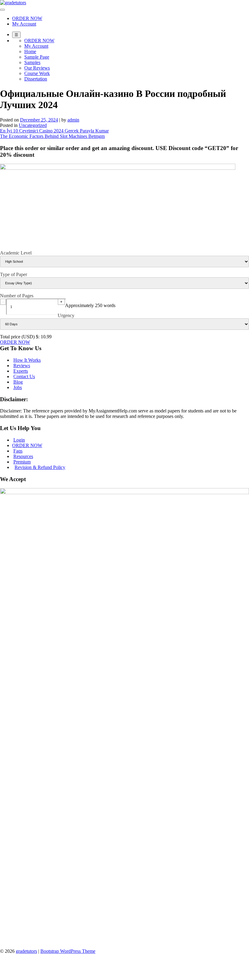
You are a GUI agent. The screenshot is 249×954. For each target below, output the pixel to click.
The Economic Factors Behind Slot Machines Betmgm (52, 136)
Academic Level (16, 252)
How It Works (27, 360)
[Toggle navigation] (2, 10)
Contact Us (24, 376)
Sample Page (36, 57)
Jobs (17, 387)
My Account (24, 23)
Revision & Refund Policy (40, 467)
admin (73, 119)
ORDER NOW (27, 18)
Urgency (66, 315)
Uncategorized (33, 125)
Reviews (21, 365)
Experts (20, 371)
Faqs (17, 450)
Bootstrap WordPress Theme (67, 951)
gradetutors (26, 951)
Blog (18, 382)
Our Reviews (37, 67)
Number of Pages (16, 295)
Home (30, 51)
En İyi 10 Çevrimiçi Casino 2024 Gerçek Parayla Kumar (54, 130)
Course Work (37, 73)
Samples (32, 62)
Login (19, 440)
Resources (23, 456)
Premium (22, 461)
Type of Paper (13, 274)
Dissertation (35, 78)
